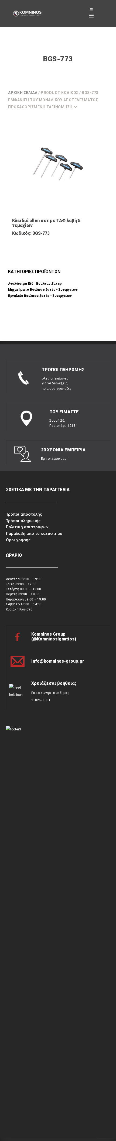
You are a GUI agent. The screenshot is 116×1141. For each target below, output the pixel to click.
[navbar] (91, 13)
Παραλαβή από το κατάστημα (34, 533)
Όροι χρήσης (18, 540)
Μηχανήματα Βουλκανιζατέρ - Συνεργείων (43, 289)
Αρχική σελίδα (22, 92)
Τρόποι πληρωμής (23, 520)
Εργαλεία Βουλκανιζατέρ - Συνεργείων (40, 296)
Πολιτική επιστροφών (27, 527)
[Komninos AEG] (27, 14)
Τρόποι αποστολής (24, 514)
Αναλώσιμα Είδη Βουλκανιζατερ (35, 284)
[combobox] (45, 106)
